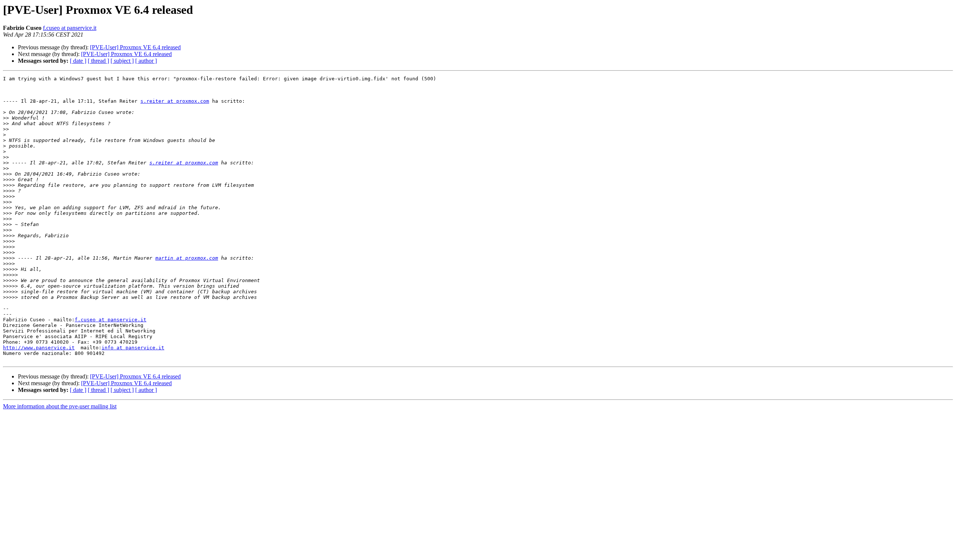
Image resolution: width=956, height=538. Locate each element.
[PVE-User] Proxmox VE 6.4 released (135, 47)
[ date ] (78, 61)
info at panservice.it (133, 347)
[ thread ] (98, 61)
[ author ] (146, 61)
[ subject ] (122, 61)
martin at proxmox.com (186, 258)
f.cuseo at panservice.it (69, 28)
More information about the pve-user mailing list (60, 406)
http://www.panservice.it (39, 347)
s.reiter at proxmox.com (174, 101)
